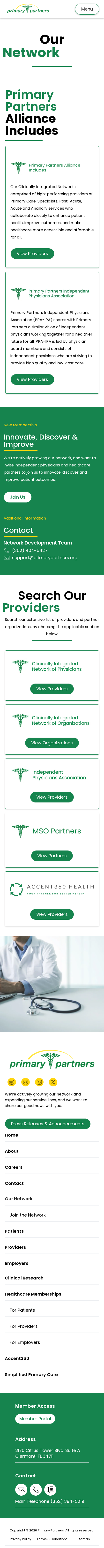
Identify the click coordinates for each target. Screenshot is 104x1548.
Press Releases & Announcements (47, 1124)
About (12, 1151)
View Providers (32, 254)
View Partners (52, 856)
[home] (28, 9)
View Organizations (52, 743)
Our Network (18, 1199)
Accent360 (17, 1358)
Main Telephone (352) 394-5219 (49, 1501)
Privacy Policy (20, 1539)
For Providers (24, 1326)
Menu (87, 9)
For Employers (25, 1342)
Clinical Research (24, 1278)
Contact (14, 1183)
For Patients (22, 1310)
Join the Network (28, 1215)
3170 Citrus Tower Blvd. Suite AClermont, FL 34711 (47, 1453)
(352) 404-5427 (30, 550)
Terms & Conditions (52, 1539)
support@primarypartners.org (44, 558)
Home (11, 1135)
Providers (15, 1247)
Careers (13, 1167)
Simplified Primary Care (31, 1374)
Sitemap (83, 1539)
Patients (14, 1231)
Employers (16, 1263)
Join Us (17, 497)
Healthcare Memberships (33, 1294)
